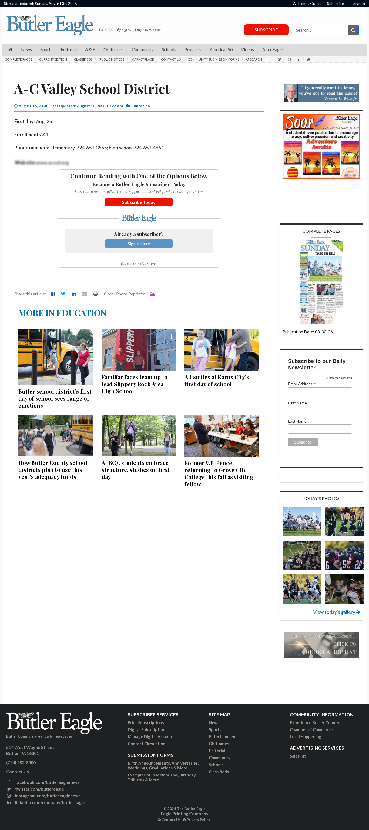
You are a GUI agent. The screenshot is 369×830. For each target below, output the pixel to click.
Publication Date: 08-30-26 (308, 331)
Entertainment (223, 736)
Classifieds (83, 59)
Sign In (359, 3)
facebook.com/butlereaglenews (47, 782)
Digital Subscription (146, 729)
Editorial (217, 750)
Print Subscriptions (146, 722)
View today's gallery (334, 612)
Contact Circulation (146, 743)
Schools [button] (169, 49)
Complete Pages (18, 59)
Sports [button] (46, 49)
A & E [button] (90, 49)
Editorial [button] (69, 49)
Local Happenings (306, 736)
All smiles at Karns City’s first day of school (217, 380)
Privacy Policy (198, 820)
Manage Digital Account (151, 736)
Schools (216, 764)
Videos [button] (247, 49)
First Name (297, 403)
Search (255, 59)
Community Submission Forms (213, 59)
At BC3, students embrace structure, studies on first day (136, 469)
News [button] (26, 49)
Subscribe (335, 3)
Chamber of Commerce (311, 729)
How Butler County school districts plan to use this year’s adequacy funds (52, 469)
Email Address (302, 383)
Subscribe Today (139, 202)
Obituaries (219, 743)
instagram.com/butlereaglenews (47, 795)
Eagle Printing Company (185, 813)
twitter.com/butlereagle (39, 788)
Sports (215, 729)
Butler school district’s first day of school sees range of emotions (55, 398)
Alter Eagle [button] (272, 49)
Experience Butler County (314, 722)
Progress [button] (193, 49)
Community (219, 757)
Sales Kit (298, 756)
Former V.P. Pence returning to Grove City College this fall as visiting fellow (219, 473)
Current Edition (53, 59)
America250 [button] (221, 49)
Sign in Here (139, 243)
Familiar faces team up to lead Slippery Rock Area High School (134, 384)
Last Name (297, 421)
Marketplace (142, 59)
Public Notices (111, 59)
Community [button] (142, 49)
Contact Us (171, 59)
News (214, 722)
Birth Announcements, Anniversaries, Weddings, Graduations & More (163, 765)
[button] (10, 50)
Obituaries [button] (113, 49)
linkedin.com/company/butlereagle (49, 802)
